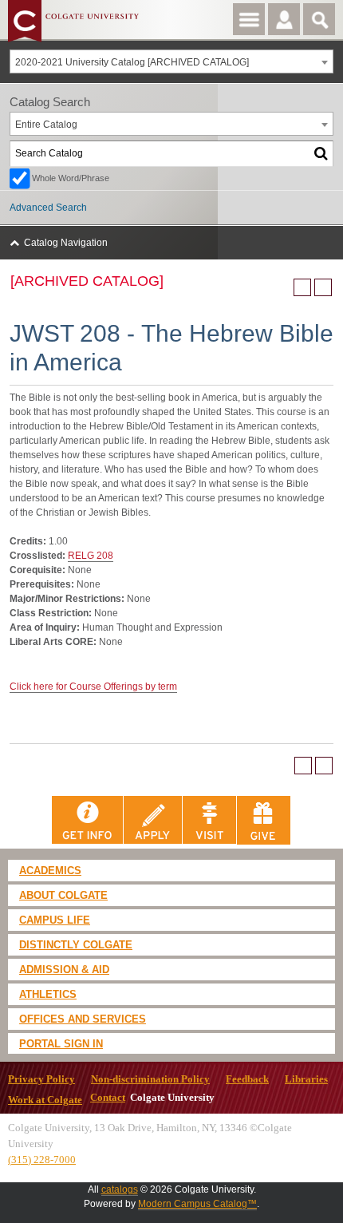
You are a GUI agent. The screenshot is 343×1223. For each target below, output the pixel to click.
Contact (107, 1097)
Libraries (306, 1079)
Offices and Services (82, 1019)
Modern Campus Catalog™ (197, 1203)
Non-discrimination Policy (150, 1079)
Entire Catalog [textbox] (46, 124)
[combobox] (171, 61)
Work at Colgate (45, 1100)
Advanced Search (48, 207)
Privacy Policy (41, 1079)
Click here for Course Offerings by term (93, 686)
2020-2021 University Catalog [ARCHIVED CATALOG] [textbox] (132, 62)
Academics (50, 871)
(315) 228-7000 (42, 1160)
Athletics (48, 994)
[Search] (321, 154)
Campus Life (54, 920)
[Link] (88, 819)
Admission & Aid (64, 970)
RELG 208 (90, 555)
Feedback (247, 1079)
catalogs (119, 1189)
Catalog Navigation (66, 242)
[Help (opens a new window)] (323, 287)
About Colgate (63, 895)
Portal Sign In (61, 1044)
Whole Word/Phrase (70, 178)
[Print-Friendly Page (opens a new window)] (302, 287)
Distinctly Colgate (75, 945)
